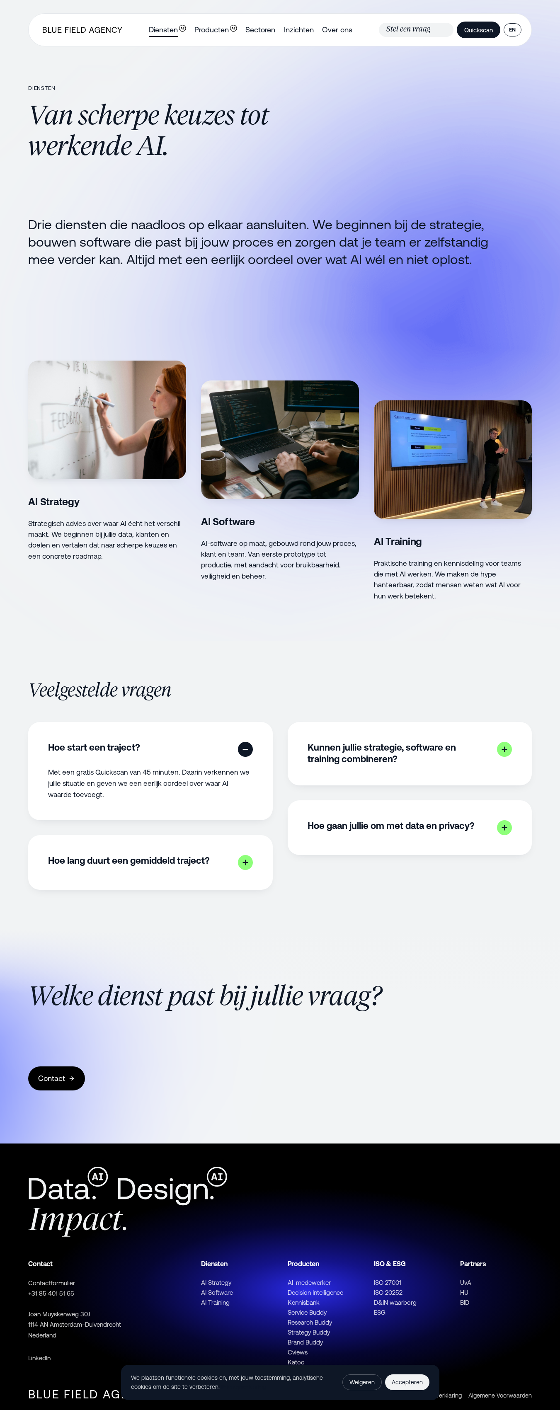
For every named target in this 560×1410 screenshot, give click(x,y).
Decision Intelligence (315, 1292)
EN (512, 30)
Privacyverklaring (243, 1386)
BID (464, 1302)
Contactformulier (51, 1282)
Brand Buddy (305, 1342)
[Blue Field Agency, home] (82, 30)
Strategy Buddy (309, 1332)
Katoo (296, 1362)
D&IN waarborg (395, 1302)
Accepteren (407, 1382)
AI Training (215, 1302)
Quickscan (478, 30)
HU (464, 1292)
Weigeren (362, 1382)
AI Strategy (216, 1282)
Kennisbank (304, 1302)
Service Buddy (307, 1312)
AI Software (217, 1292)
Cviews (298, 1352)
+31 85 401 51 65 (51, 1293)
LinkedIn (39, 1358)
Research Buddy (310, 1322)
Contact (51, 1078)
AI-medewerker (309, 1282)
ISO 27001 (387, 1282)
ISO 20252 (388, 1292)
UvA (465, 1282)
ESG (379, 1312)
